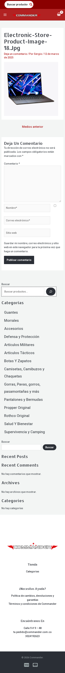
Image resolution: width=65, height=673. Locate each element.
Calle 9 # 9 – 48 (33, 628)
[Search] (31, 4)
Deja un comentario (15, 53)
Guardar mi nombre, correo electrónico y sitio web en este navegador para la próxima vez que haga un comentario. (32, 247)
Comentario (12, 163)
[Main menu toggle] (5, 14)
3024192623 (32, 636)
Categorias (32, 571)
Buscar (5, 284)
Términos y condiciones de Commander (33, 603)
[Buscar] (50, 292)
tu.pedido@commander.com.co (32, 632)
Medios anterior (32, 126)
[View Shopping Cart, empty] (58, 14)
